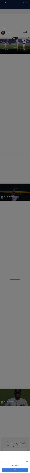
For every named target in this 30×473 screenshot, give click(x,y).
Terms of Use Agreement (16, 462)
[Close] (28, 455)
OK (15, 470)
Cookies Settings (15, 465)
